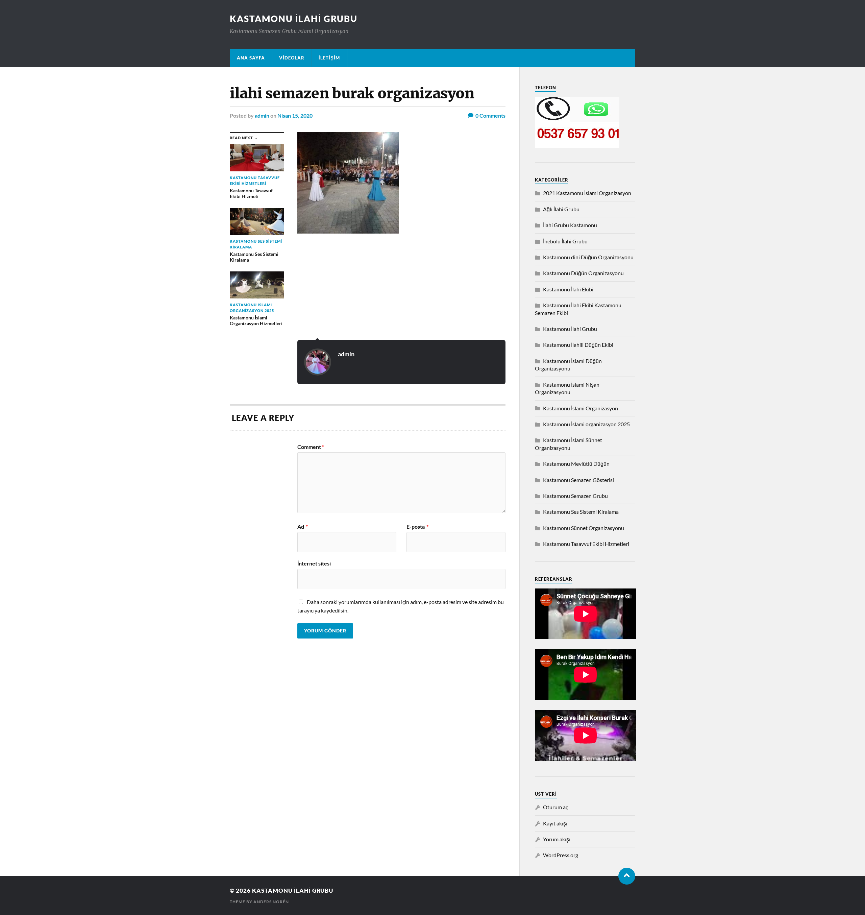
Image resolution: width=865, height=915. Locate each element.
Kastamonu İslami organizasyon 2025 (586, 424)
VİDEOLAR (291, 58)
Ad (302, 526)
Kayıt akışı (555, 823)
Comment (310, 447)
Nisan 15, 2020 (295, 115)
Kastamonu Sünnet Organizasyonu (583, 528)
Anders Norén (271, 901)
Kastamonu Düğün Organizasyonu (583, 273)
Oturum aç (555, 807)
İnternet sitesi (314, 563)
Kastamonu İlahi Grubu (293, 19)
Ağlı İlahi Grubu (561, 209)
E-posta (417, 526)
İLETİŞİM (329, 58)
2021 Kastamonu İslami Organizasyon (587, 193)
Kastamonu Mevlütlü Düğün (576, 463)
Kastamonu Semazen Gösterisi (578, 480)
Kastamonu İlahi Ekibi (568, 289)
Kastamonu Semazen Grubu (575, 495)
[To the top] (626, 876)
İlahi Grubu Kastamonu (570, 225)
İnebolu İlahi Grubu (565, 241)
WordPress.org (560, 855)
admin (262, 115)
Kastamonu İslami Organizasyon (580, 408)
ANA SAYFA (251, 58)
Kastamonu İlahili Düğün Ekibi (578, 344)
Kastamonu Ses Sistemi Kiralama (581, 511)
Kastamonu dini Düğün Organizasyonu (588, 257)
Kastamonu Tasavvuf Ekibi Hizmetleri (586, 543)
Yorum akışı (556, 839)
